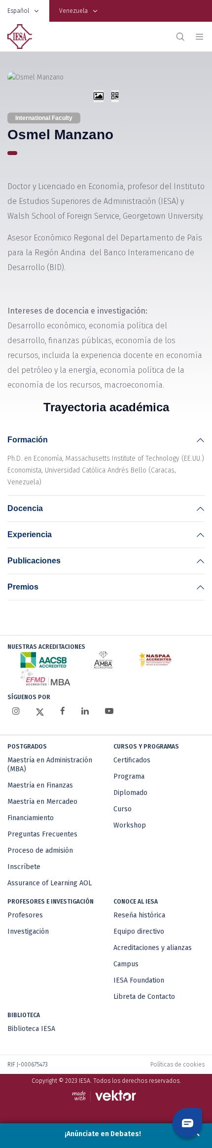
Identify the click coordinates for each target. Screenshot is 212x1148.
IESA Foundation (138, 980)
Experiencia (29, 534)
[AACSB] (43, 660)
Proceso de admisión (40, 850)
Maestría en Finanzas (40, 785)
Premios (22, 587)
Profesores (25, 915)
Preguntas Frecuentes (42, 834)
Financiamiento (30, 818)
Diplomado (130, 793)
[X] (40, 711)
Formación (27, 439)
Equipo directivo (138, 931)
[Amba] (103, 660)
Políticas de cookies (177, 1064)
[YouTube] (109, 711)
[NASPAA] (155, 660)
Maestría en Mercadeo (42, 801)
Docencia (25, 508)
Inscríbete (23, 867)
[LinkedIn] (85, 711)
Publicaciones (34, 560)
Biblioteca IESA (31, 1029)
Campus (126, 964)
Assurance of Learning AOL (49, 883)
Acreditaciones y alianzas (152, 948)
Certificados (131, 760)
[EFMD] (45, 677)
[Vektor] (106, 1096)
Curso (122, 809)
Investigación (28, 931)
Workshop (129, 825)
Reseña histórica (139, 915)
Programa (128, 776)
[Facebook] (62, 711)
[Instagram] (16, 711)
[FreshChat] (187, 1123)
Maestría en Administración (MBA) (49, 764)
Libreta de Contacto (144, 996)
